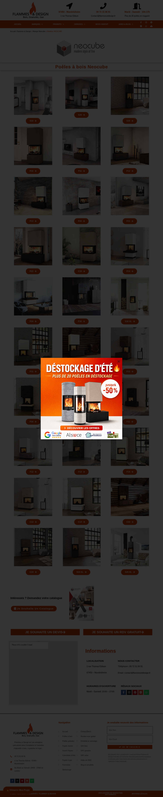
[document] (81, 398)
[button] (119, 361)
